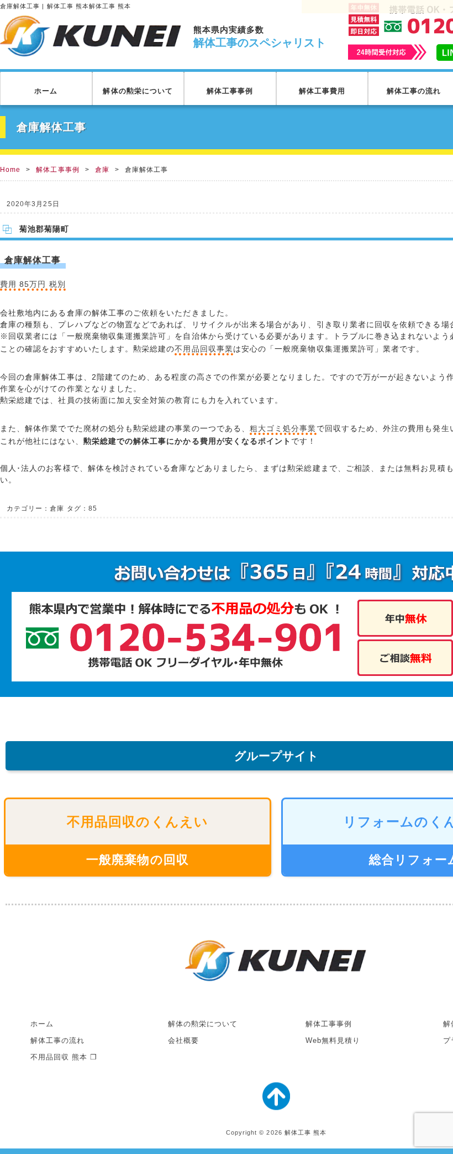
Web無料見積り (333, 1040)
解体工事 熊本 (305, 1132)
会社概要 (183, 1040)
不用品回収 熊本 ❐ (64, 1057)
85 (92, 508)
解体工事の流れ (57, 1040)
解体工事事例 (230, 91)
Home (10, 170)
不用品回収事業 (204, 348)
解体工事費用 (322, 91)
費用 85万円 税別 (33, 284)
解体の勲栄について (138, 91)
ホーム (45, 91)
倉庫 (102, 170)
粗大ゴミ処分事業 (283, 428)
